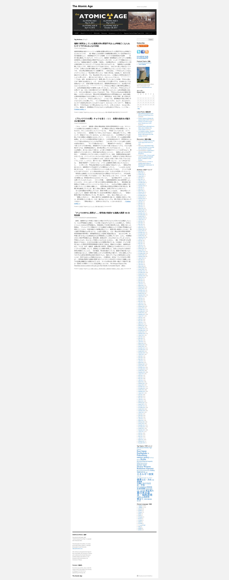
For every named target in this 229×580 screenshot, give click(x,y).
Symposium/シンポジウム (115, 33)
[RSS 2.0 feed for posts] (142, 47)
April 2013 (140, 399)
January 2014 (141, 385)
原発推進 (149, 487)
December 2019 (141, 271)
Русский (140, 523)
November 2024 (141, 182)
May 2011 (140, 436)
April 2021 (140, 245)
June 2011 (140, 434)
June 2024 (140, 189)
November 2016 (141, 330)
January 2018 (141, 308)
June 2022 (140, 222)
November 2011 (141, 426)
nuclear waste (142, 464)
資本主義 (146, 499)
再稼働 (139, 481)
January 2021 (141, 250)
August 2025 (141, 176)
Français (140, 512)
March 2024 (140, 190)
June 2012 (140, 415)
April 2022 (140, 226)
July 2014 (140, 375)
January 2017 (141, 327)
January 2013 (141, 404)
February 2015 (141, 364)
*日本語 (81, 112)
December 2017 (141, 309)
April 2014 (140, 380)
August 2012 (141, 412)
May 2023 (140, 205)
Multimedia (97, 33)
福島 (114, 112)
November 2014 (141, 369)
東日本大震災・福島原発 (105, 268)
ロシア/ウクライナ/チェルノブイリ (144, 477)
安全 (151, 489)
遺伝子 (102, 206)
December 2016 (141, 328)
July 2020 (140, 259)
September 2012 (141, 410)
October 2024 (141, 184)
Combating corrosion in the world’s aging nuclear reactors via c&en (146, 142)
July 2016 (140, 336)
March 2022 (140, 227)
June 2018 (140, 299)
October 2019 (141, 274)
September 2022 (141, 218)
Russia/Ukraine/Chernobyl (143, 470)
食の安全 (139, 500)
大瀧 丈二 (96, 268)
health (143, 459)
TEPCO (139, 472)
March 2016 (140, 343)
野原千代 (117, 112)
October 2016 (141, 332)
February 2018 (141, 306)
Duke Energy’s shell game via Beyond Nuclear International (146, 152)
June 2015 (140, 357)
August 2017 (141, 316)
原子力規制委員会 (141, 487)
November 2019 (141, 272)
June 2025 (140, 177)
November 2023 (141, 195)
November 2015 (141, 349)
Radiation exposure (145, 468)
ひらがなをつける (142, 56)
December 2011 (141, 425)
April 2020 (140, 264)
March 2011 (140, 439)
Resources (104, 33)
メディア (139, 476)
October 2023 (141, 197)
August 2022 (141, 219)
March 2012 (140, 420)
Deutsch (140, 509)
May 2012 (140, 417)
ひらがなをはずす (142, 58)
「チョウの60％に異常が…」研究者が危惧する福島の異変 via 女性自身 (102, 213)
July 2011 (140, 433)
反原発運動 (141, 489)
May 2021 (140, 243)
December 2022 (141, 213)
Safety (152, 470)
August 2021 (141, 238)
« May (138, 108)
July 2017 (140, 317)
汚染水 (139, 497)
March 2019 (140, 285)
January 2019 (141, 288)
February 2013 (141, 402)
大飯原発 (148, 489)
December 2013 (141, 386)
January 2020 (141, 269)
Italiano (139, 513)
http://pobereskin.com (146, 87)
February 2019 (141, 287)
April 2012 (140, 418)
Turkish (140, 521)
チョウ (96, 112)
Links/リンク (149, 33)
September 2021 (141, 237)
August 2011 (141, 431)
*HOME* (76, 33)
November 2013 (141, 388)
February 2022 (141, 229)
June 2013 (140, 396)
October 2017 (141, 312)
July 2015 (140, 356)
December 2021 (141, 232)
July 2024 (140, 187)
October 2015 (141, 351)
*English (140, 505)
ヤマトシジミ (101, 112)
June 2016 (140, 338)
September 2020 (141, 256)
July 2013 (140, 394)
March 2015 (140, 362)
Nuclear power (143, 463)
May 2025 (140, 179)
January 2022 (141, 230)
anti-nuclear (140, 448)
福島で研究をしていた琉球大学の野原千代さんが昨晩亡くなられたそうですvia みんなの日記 (102, 44)
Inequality (150, 461)
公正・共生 (147, 479)
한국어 (140, 529)
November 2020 (141, 253)
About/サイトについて (86, 33)
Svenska (140, 520)
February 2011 (141, 441)
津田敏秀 (110, 112)
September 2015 (141, 352)
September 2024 (141, 185)
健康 (92, 268)
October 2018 (141, 293)
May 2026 (140, 171)
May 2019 (140, 282)
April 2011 (140, 438)
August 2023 (141, 200)
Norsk (139, 515)
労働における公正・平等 (144, 484)
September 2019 (141, 275)
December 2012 (141, 406)
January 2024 (141, 193)
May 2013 (140, 397)
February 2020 (141, 267)
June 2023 (140, 203)
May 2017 (140, 320)
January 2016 (141, 346)
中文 (139, 526)
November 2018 (141, 291)
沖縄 (106, 112)
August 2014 (141, 373)
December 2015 (141, 348)
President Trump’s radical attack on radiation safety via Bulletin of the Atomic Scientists (146, 128)
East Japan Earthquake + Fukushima (143, 453)
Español (140, 510)
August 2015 (141, 354)
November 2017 (141, 311)
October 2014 (141, 370)
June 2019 (140, 280)
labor (138, 463)
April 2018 (140, 303)
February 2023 (141, 210)
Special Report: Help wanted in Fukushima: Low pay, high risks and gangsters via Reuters (146, 147)
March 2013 (140, 401)
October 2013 (141, 389)
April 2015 (140, 361)
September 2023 (141, 198)
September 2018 (141, 295)
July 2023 (140, 201)
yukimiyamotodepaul (92, 217)
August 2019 (141, 277)
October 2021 (141, 235)
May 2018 (140, 301)
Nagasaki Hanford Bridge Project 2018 (134, 33)
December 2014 (141, 367)
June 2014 (140, 377)
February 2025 (141, 181)
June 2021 (140, 242)
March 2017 (140, 324)
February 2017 (141, 325)
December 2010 (141, 442)
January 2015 (141, 365)
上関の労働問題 (142, 64)
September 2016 (141, 333)
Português (140, 517)
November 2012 (141, 407)
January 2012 (141, 423)
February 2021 (141, 248)
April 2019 (140, 283)
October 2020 (141, 255)
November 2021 (141, 234)
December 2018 (141, 290)
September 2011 (141, 430)
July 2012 (140, 414)
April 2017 (140, 322)
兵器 (153, 480)
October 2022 (141, 216)
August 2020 (141, 258)
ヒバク (92, 206)
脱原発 (146, 496)
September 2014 (141, 372)
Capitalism (139, 449)
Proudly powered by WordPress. (146, 576)
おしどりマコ (90, 112)
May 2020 (140, 263)
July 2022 (140, 221)
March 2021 (140, 246)
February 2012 (141, 422)
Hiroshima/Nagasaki (142, 461)
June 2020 (140, 261)
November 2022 (141, 214)
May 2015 (140, 359)
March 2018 (140, 304)
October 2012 (141, 409)
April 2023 (140, 206)
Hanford (138, 459)
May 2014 (140, 378)
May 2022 (140, 224)
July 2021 (140, 240)
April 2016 (140, 341)
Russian (140, 518)
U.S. (143, 472)
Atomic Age (148, 447)
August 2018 (141, 296)
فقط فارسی (142, 525)
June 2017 (140, 319)
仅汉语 (140, 528)
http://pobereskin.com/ (77, 548)
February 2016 (141, 344)
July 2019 (140, 279)
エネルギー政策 (145, 473)
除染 (151, 499)
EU (150, 457)
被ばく (118, 268)
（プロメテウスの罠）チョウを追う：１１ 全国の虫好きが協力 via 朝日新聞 (102, 119)
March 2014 (140, 381)
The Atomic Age (82, 6)
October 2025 (141, 174)
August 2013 (141, 393)
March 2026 (140, 173)
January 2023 (141, 211)
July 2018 (140, 298)
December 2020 (141, 251)
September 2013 (141, 391)
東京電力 (150, 490)
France (152, 457)
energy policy (143, 457)
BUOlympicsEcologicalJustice (144, 63)
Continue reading (80, 109)
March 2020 (140, 266)
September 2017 (141, 314)
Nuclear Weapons (144, 466)
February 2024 (141, 192)
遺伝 (122, 268)
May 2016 (140, 340)
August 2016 (141, 335)
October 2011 (141, 428)
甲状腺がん (114, 268)
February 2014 (141, 383)
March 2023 (140, 208)
